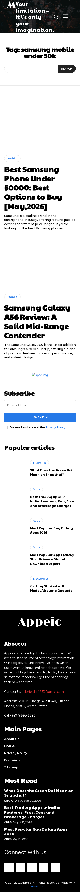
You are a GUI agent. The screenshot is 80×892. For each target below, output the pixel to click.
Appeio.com (39, 886)
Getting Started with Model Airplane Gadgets (51, 588)
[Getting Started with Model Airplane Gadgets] (15, 584)
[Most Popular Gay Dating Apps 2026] (15, 526)
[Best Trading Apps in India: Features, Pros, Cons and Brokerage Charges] (15, 497)
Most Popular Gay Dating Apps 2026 (36, 831)
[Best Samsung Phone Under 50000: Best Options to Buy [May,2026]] (40, 123)
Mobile (12, 158)
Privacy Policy (55, 427)
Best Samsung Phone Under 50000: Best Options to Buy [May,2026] (33, 187)
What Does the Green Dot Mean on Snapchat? (51, 472)
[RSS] (43, 867)
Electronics (41, 578)
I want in (40, 417)
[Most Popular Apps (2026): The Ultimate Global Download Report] (15, 555)
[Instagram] (20, 867)
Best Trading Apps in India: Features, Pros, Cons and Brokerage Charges (52, 501)
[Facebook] (9, 867)
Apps (36, 489)
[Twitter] (55, 867)
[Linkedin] (32, 867)
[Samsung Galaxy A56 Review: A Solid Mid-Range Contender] (40, 262)
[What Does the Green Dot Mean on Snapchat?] (15, 468)
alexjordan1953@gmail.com (43, 692)
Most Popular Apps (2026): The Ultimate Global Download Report (52, 559)
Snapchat (39, 462)
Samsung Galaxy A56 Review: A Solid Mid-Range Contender (37, 321)
